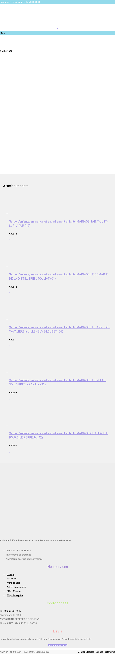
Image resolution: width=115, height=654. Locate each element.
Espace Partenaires (105, 652)
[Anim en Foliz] (57, 27)
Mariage (10, 574)
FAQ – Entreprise (15, 595)
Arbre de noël (13, 583)
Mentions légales (86, 652)
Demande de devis (57, 645)
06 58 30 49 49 (32, 2)
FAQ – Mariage (14, 591)
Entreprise (11, 578)
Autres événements (16, 587)
